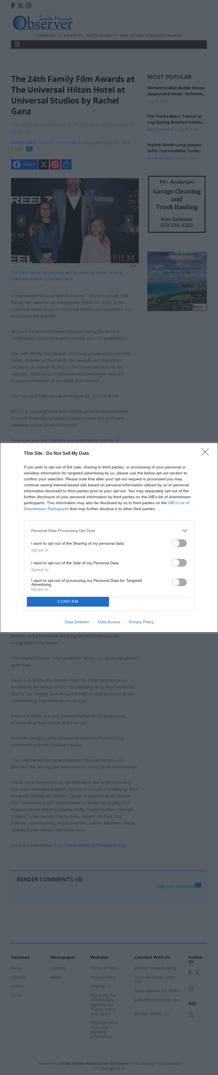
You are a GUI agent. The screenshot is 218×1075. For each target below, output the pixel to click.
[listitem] (109, 531)
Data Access (109, 622)
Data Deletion (77, 622)
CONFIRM (68, 601)
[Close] (207, 453)
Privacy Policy (141, 622)
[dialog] (109, 538)
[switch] (179, 543)
